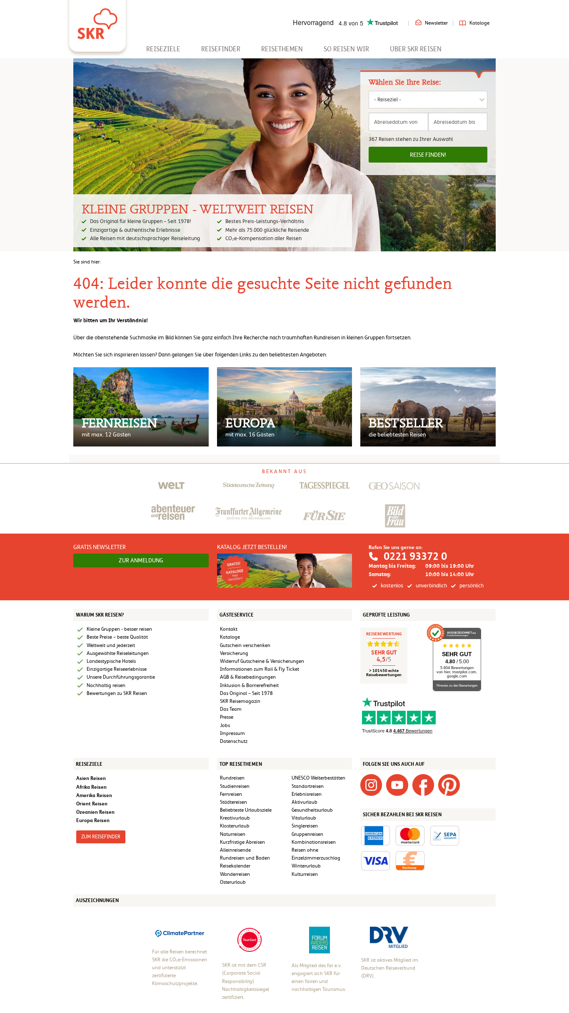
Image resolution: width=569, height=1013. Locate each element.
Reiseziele (163, 49)
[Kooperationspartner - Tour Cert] (249, 939)
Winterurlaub (306, 866)
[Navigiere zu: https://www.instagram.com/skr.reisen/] (371, 785)
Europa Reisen (93, 820)
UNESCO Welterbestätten (318, 778)
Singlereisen (305, 825)
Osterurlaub (233, 882)
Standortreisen (308, 786)
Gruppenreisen (307, 834)
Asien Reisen (91, 778)
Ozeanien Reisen (95, 811)
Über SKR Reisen (416, 49)
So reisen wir (346, 49)
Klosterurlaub (235, 825)
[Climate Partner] (180, 932)
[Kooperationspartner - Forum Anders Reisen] (319, 939)
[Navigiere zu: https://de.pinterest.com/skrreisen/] (449, 785)
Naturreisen (232, 834)
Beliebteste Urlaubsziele (246, 810)
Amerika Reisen (94, 795)
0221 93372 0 (415, 556)
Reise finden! (428, 154)
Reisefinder (220, 49)
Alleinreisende (235, 850)
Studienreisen (235, 786)
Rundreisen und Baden (245, 858)
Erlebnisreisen (307, 794)
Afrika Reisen (91, 786)
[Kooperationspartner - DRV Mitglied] (389, 936)
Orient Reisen (91, 803)
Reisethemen (282, 49)
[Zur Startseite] (97, 21)
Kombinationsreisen (314, 842)
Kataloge (479, 23)
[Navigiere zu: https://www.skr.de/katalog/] (284, 570)
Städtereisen (233, 802)
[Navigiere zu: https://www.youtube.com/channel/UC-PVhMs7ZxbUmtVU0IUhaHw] (397, 785)
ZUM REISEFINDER (100, 836)
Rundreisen (232, 778)
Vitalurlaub (304, 818)
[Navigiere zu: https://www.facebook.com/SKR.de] (423, 785)
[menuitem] (163, 49)
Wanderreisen (235, 874)
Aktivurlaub (304, 802)
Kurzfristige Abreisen (242, 842)
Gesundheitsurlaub (312, 810)
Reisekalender (235, 866)
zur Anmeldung (141, 560)
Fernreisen (231, 794)
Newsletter (436, 23)
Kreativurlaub (235, 818)
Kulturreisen (305, 874)
